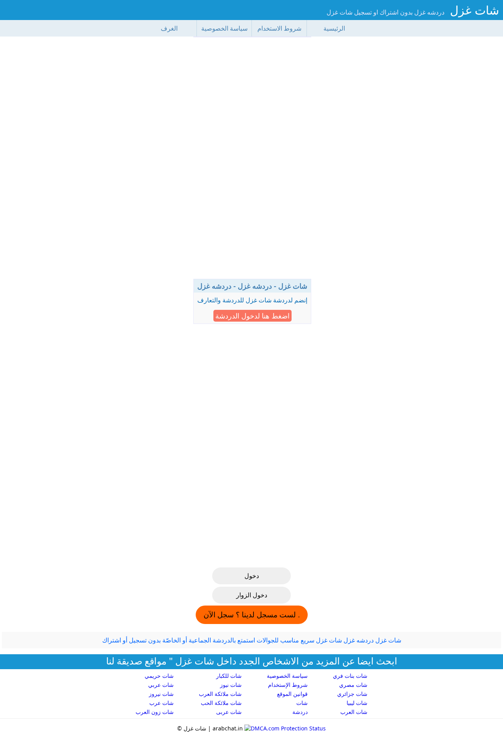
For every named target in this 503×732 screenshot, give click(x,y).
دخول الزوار (251, 595)
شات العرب (353, 712)
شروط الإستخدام (288, 684)
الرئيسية (334, 28)
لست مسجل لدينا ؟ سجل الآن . (252, 615)
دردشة (300, 712)
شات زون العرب (155, 712)
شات (302, 702)
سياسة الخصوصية (224, 28)
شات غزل (474, 10)
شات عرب (161, 702)
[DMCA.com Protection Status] (284, 728)
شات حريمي (159, 675)
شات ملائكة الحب (221, 702)
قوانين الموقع (292, 693)
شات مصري (353, 684)
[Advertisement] (252, 161)
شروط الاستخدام (279, 28)
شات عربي (161, 684)
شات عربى (229, 712)
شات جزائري (352, 693)
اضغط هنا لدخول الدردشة (252, 315)
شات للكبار (229, 675)
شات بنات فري (350, 675)
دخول (251, 576)
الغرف (169, 28)
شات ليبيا (357, 702)
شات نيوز (231, 684)
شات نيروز (161, 693)
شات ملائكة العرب (220, 693)
